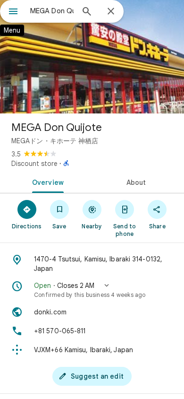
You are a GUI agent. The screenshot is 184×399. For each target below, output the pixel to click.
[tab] (46, 181)
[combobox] (52, 11)
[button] (92, 290)
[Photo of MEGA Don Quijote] (92, 56)
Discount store (34, 163)
